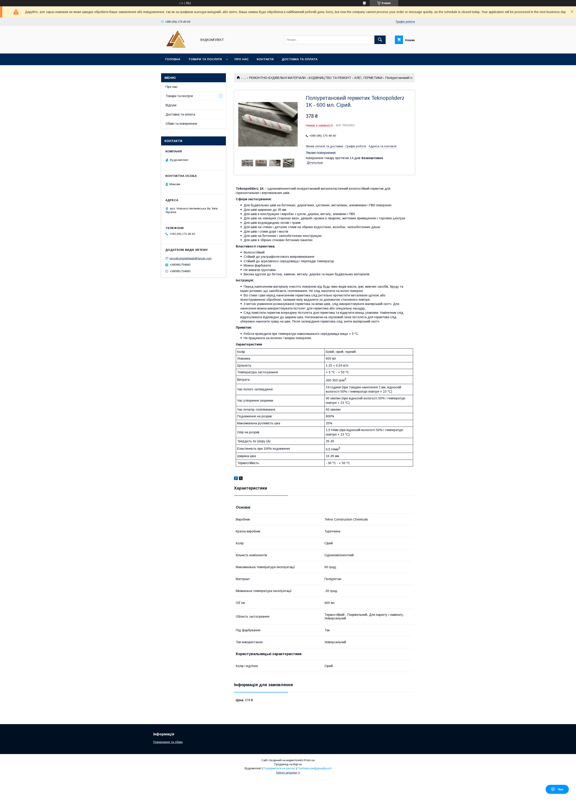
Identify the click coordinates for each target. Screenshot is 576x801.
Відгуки (171, 105)
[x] (241, 479)
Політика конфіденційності (314, 768)
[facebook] (236, 479)
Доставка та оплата (299, 59)
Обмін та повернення (181, 123)
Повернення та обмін (168, 742)
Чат (560, 789)
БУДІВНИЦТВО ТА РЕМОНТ (330, 78)
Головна (172, 59)
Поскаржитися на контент (279, 768)
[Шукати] (380, 40)
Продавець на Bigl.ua (288, 764)
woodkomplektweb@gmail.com (191, 258)
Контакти (265, 59)
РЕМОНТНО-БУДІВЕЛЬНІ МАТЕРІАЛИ (277, 78)
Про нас (241, 59)
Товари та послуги (205, 59)
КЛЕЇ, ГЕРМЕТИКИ (368, 78)
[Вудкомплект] (178, 47)
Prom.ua (309, 760)
